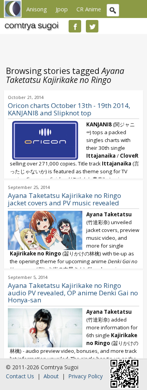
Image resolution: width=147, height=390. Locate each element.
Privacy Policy (85, 376)
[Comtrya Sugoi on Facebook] (75, 26)
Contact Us (20, 376)
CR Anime (88, 9)
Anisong (36, 9)
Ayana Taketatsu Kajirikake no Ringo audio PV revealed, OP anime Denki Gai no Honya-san (73, 293)
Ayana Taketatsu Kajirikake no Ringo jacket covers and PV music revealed (64, 199)
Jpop (62, 9)
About (51, 376)
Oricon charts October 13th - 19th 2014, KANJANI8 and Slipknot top (69, 109)
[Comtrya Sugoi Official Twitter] (92, 26)
